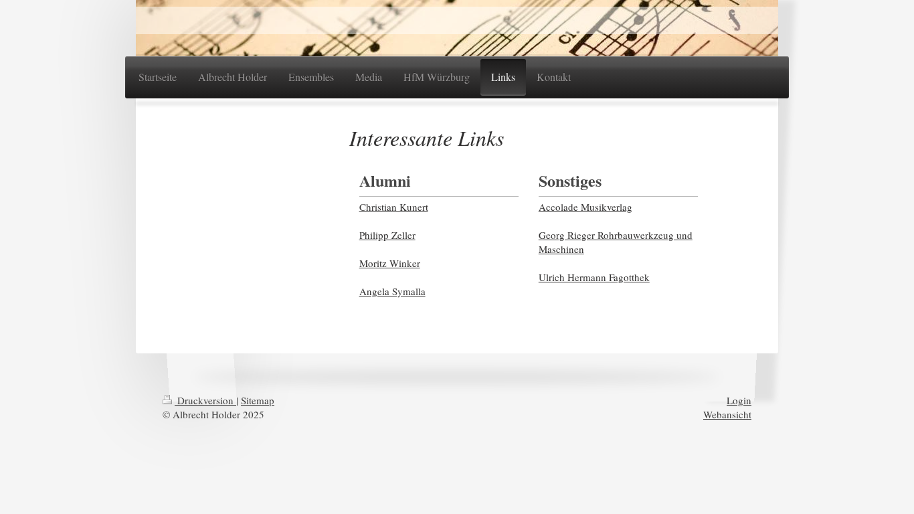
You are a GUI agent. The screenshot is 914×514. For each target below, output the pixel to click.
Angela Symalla (392, 291)
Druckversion (205, 400)
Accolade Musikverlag (585, 206)
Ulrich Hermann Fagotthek (594, 277)
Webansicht (727, 414)
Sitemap (257, 400)
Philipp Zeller (387, 235)
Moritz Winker (389, 263)
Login (739, 400)
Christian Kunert (393, 206)
